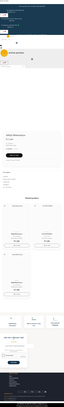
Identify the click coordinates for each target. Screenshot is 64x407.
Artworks (13, 160)
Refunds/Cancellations (14, 383)
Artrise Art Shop (4, 1)
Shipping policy (12, 385)
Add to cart (14, 155)
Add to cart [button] (16, 245)
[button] (16, 43)
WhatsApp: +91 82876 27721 (40, 34)
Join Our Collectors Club (14, 338)
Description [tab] (6, 172)
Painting (18, 160)
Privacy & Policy (13, 381)
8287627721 (12, 12)
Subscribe (14, 362)
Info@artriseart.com (12, 398)
